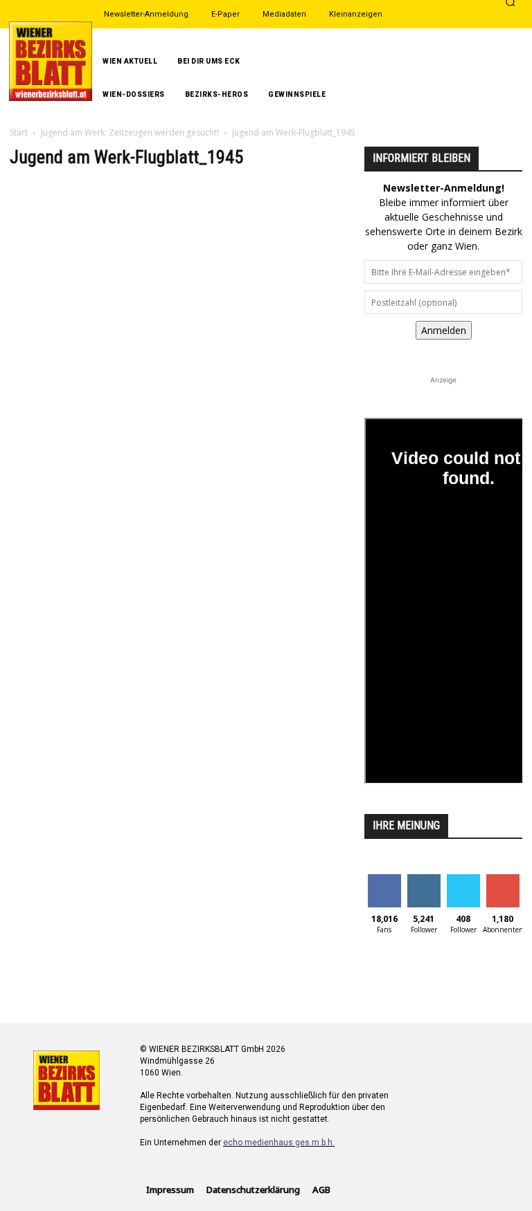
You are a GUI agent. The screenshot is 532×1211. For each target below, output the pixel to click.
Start (19, 132)
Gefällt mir (384, 884)
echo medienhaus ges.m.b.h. (279, 1142)
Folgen (423, 879)
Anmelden (443, 330)
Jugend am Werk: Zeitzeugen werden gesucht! (130, 132)
